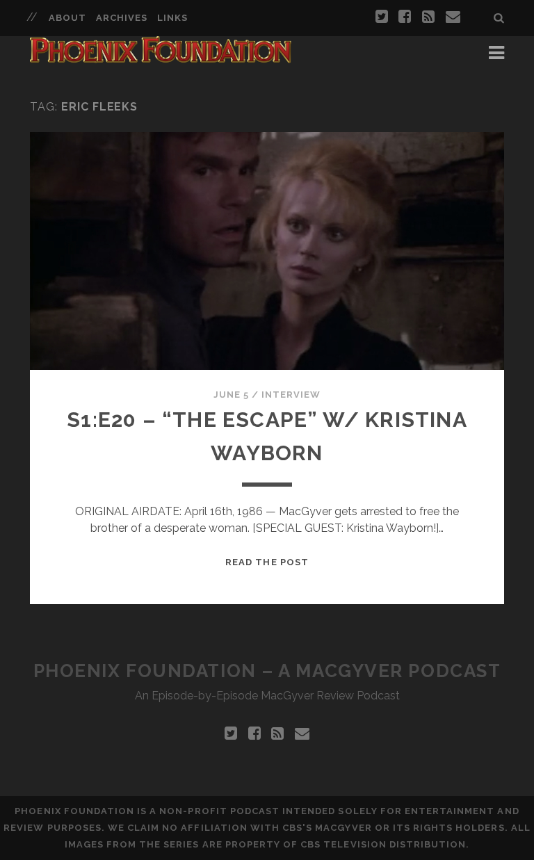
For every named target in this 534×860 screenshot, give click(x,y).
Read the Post (267, 562)
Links (172, 18)
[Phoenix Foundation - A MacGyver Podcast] (160, 57)
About (67, 18)
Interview (291, 394)
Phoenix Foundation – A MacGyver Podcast (267, 670)
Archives (121, 18)
